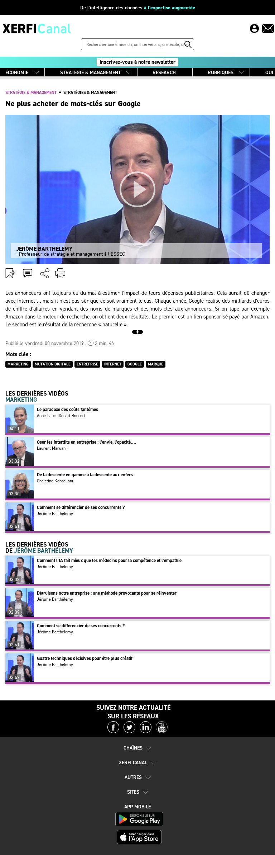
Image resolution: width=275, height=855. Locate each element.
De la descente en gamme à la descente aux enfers (85, 474)
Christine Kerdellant (55, 480)
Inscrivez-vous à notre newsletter (137, 62)
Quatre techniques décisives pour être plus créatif (84, 658)
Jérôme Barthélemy (55, 513)
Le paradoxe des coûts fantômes (67, 409)
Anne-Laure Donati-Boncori (61, 415)
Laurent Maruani (52, 448)
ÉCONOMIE (16, 72)
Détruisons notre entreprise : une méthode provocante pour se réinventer (107, 593)
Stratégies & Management (90, 92)
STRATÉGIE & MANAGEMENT (90, 72)
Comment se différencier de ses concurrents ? (81, 507)
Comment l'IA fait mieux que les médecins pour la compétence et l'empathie (109, 560)
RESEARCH (164, 72)
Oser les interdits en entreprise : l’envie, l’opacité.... (86, 442)
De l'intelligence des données (137, 7)
